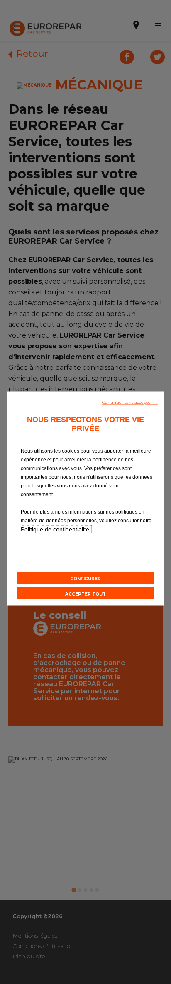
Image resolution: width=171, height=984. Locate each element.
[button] (130, 401)
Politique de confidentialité (56, 529)
